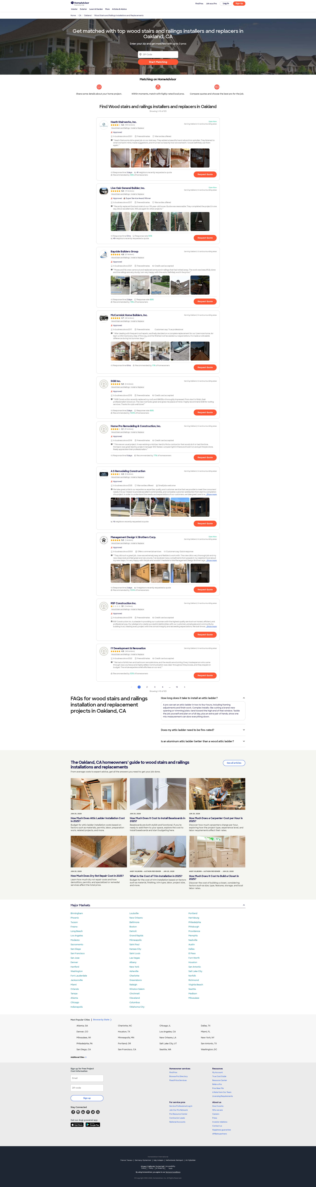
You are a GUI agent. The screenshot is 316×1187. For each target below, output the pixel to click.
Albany (132, 962)
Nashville (192, 940)
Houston (192, 962)
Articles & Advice (119, 9)
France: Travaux (126, 1160)
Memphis (193, 935)
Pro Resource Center (178, 1114)
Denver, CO (82, 1031)
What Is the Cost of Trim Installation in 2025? (156, 876)
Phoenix (75, 918)
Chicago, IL (165, 1025)
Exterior (83, 9)
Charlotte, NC (125, 1025)
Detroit (133, 931)
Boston (133, 926)
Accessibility (170, 1167)
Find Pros (173, 1072)
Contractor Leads (177, 1118)
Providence (194, 931)
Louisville (134, 913)
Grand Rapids (136, 935)
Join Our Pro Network (178, 1110)
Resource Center (219, 1080)
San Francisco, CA (127, 1049)
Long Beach (77, 931)
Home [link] (73, 15)
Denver (74, 962)
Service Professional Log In (180, 1106)
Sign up (87, 1098)
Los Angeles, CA (167, 1031)
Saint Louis (134, 953)
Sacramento (77, 944)
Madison (192, 993)
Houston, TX (124, 1031)
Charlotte (134, 975)
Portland (192, 913)
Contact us (217, 1126)
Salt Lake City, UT (168, 1043)
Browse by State (101, 1019)
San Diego (76, 949)
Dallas (191, 949)
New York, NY (207, 1037)
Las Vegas (134, 958)
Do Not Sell (160, 1167)
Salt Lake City (195, 971)
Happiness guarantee (221, 1130)
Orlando (75, 989)
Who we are (217, 1110)
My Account (217, 1072)
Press (214, 1118)
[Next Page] (184, 687)
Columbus (134, 1002)
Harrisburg (193, 918)
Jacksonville (77, 980)
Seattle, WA (165, 1049)
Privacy (143, 1167)
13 (177, 687)
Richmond (193, 980)
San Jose (75, 958)
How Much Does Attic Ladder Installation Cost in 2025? (98, 820)
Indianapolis (77, 1007)
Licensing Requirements (222, 1096)
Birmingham (77, 913)
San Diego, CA (84, 1049)
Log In (226, 3)
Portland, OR (124, 1043)
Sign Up (239, 3)
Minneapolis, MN (126, 1037)
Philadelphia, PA (85, 1043)
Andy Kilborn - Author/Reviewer (145, 871)
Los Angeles (77, 935)
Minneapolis (135, 940)
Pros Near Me (218, 1088)
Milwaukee (193, 998)
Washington (77, 971)
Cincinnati (134, 993)
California (151, 1167)
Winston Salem (137, 989)
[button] (120, 158)
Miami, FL (205, 1031)
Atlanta (74, 998)
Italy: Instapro (158, 1160)
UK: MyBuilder (190, 1160)
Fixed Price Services (178, 1080)
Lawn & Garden (96, 9)
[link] (158, 125)
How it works (217, 1106)
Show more (212, 494)
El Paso (192, 953)
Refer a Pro (217, 1084)
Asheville (133, 971)
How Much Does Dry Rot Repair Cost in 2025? (97, 875)
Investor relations (219, 1122)
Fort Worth (194, 958)
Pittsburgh (193, 926)
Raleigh (133, 984)
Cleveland (134, 998)
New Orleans (136, 918)
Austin (191, 944)
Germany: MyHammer (143, 1160)
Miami (74, 984)
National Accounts (177, 1122)
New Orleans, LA (167, 1037)
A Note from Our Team (221, 1092)
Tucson (74, 922)
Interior (74, 9)
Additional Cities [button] (77, 1057)
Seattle (192, 989)
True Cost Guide (219, 1076)
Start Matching (158, 62)
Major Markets (80, 905)
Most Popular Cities (80, 1019)
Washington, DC (209, 1049)
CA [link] (80, 15)
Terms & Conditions (173, 1172)
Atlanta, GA (82, 1025)
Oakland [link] (87, 15)
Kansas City (135, 949)
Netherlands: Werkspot (174, 1160)
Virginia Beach (195, 984)
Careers (215, 1114)
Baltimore (134, 922)
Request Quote (205, 174)
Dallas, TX (205, 1025)
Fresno (74, 926)
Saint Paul (134, 944)
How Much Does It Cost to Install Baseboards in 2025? (157, 820)
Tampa (74, 993)
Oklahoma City (136, 1007)
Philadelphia (194, 922)
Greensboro (135, 980)
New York (134, 967)
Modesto (75, 940)
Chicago (75, 1002)
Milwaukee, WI (84, 1037)
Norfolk (192, 975)
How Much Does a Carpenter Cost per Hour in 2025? (216, 820)
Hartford (75, 967)
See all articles (234, 763)
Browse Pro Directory (178, 1076)
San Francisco (78, 953)
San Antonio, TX (209, 1043)
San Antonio (194, 967)
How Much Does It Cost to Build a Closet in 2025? (214, 878)
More (107, 9)
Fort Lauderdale (79, 975)
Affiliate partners (219, 1134)
